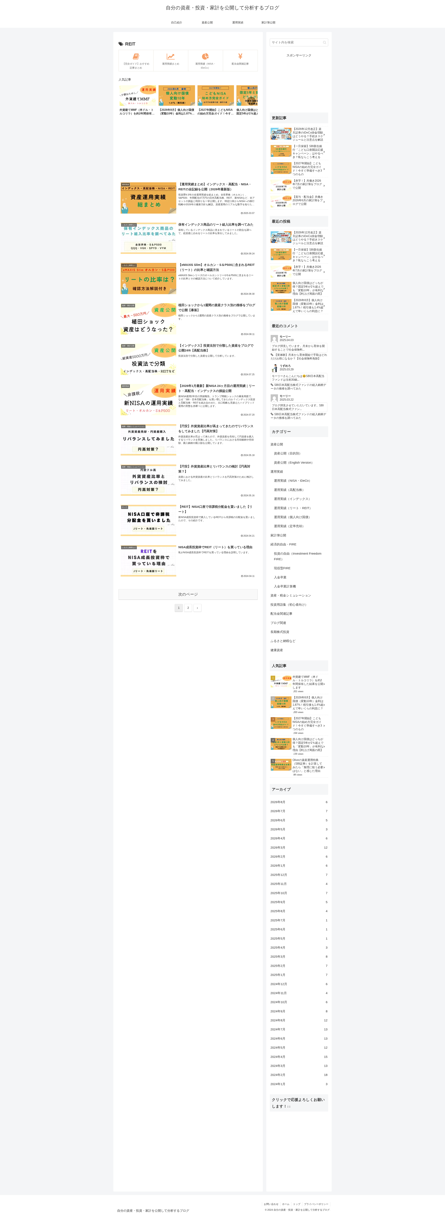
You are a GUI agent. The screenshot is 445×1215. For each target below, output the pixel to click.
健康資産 (276, 650)
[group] (138, 101)
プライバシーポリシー (316, 1204)
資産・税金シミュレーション (290, 595)
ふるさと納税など (283, 641)
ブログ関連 (278, 623)
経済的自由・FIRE (283, 544)
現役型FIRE (282, 568)
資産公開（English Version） (294, 462)
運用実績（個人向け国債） (293, 517)
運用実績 (276, 471)
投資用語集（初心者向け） (289, 604)
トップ (296, 1204)
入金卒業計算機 (285, 586)
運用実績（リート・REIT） (293, 508)
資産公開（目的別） (288, 453)
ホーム (285, 1204)
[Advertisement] (188, 149)
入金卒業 (280, 577)
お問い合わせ (271, 1204)
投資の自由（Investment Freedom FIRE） (297, 556)
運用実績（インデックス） (293, 499)
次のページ (188, 594)
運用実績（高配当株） (289, 490)
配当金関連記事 (281, 613)
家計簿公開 (278, 535)
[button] (251, 101)
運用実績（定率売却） (289, 526)
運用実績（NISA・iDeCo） (293, 480)
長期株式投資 (279, 632)
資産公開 (276, 444)
